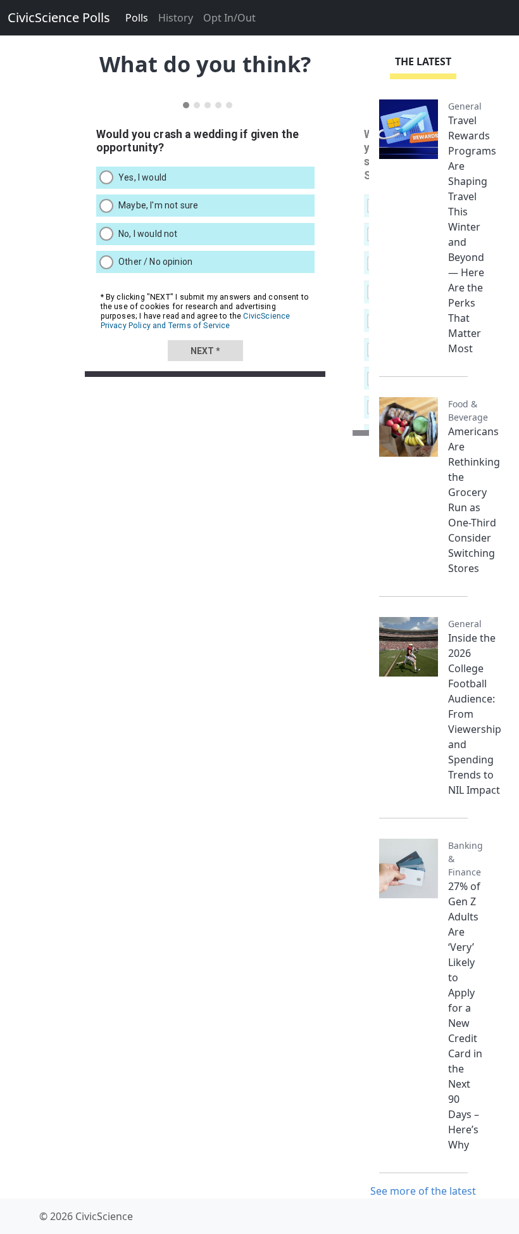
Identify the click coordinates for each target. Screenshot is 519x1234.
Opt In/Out (229, 18)
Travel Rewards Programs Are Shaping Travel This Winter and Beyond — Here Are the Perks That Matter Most (472, 234)
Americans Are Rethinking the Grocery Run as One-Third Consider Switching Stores (474, 499)
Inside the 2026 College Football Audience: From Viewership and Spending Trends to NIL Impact (474, 714)
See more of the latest (423, 1191)
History (175, 18)
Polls (136, 18)
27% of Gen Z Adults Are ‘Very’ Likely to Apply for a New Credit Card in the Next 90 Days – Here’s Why (465, 1015)
